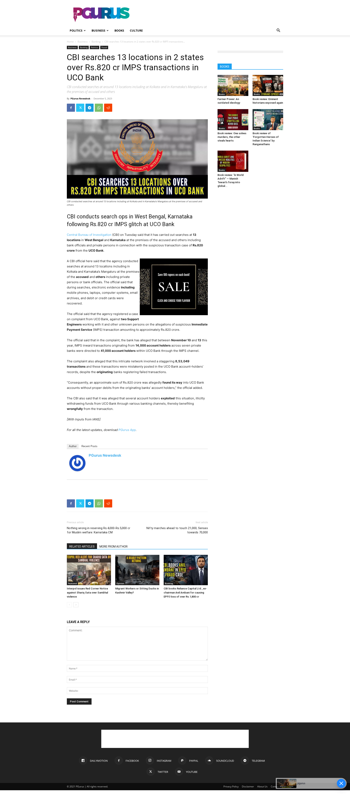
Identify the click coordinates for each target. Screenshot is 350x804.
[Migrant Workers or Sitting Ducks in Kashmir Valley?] (137, 570)
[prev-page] (69, 604)
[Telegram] (89, 108)
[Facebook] (71, 108)
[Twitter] (80, 108)
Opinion (120, 583)
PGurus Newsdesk (80, 98)
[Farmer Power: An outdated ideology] (233, 85)
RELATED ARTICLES (82, 546)
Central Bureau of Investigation (89, 235)
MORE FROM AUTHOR (113, 546)
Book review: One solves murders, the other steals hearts (232, 137)
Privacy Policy (231, 786)
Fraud (104, 47)
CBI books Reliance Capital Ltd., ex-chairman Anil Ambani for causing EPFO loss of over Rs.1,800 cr (185, 592)
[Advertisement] (209, 15)
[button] (278, 31)
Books (119, 30)
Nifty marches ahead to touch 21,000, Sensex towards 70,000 (177, 530)
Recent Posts (89, 446)
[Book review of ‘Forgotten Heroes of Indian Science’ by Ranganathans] (268, 119)
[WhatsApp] (99, 108)
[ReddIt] (108, 108)
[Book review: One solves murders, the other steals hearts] (233, 119)
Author (73, 446)
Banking (96, 41)
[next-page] (75, 604)
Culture (136, 30)
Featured (72, 583)
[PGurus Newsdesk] (77, 463)
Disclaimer (248, 786)
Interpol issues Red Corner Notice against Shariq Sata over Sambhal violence (87, 592)
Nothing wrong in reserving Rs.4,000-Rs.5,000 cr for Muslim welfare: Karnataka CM (98, 530)
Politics (76, 30)
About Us (262, 786)
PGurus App (127, 430)
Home (70, 41)
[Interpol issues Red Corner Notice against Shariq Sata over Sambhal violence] (89, 570)
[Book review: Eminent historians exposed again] (268, 85)
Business (98, 30)
